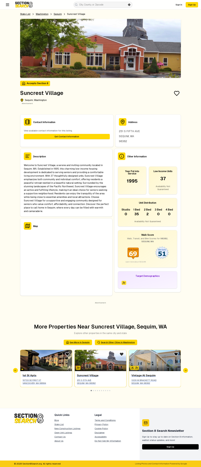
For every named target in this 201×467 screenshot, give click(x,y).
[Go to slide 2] (93, 390)
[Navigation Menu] (7, 4)
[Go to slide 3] (95, 390)
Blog (56, 420)
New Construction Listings (67, 428)
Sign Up (192, 5)
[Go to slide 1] (91, 390)
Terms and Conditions (105, 420)
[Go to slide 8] (105, 390)
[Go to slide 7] (103, 390)
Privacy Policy (101, 424)
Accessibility (101, 437)
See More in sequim (80, 342)
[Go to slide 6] (101, 390)
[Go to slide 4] (97, 390)
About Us (58, 441)
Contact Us (60, 437)
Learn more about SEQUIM (136, 262)
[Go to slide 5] (99, 390)
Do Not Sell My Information (108, 441)
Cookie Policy (101, 428)
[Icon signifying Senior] (123, 282)
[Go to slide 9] (107, 390)
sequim (58, 14)
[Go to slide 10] (109, 390)
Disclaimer (100, 432)
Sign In (179, 5)
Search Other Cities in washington (118, 342)
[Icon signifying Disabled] (132, 367)
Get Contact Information (66, 136)
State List (25, 14)
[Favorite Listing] (177, 93)
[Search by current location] (129, 4)
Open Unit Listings (63, 432)
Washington (42, 14)
